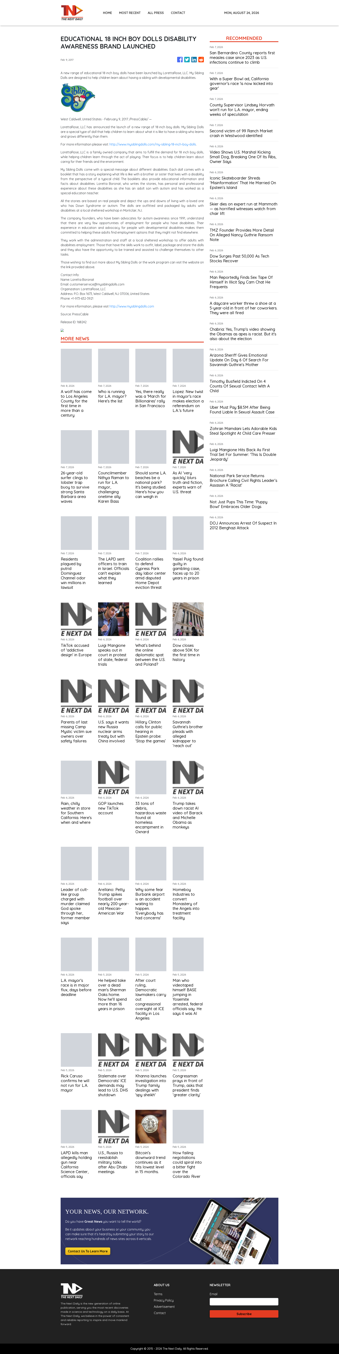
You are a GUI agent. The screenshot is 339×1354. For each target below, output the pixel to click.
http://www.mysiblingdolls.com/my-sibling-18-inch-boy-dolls (152, 144)
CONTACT (178, 13)
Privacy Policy (164, 1300)
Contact (160, 1313)
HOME (107, 13)
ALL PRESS (156, 13)
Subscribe (244, 1314)
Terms (158, 1294)
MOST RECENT (130, 13)
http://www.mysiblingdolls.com (131, 306)
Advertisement (164, 1307)
